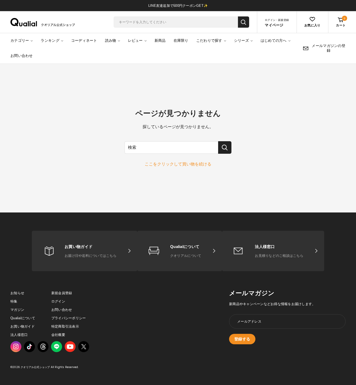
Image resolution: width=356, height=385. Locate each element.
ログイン (58, 301)
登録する (242, 339)
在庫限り (181, 40)
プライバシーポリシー (68, 318)
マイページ (274, 25)
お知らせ (17, 293)
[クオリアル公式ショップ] (42, 22)
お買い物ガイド (22, 326)
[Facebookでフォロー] (56, 346)
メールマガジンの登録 (328, 48)
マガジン (17, 310)
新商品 (160, 40)
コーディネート (84, 40)
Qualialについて (22, 318)
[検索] (243, 22)
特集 (13, 301)
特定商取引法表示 (65, 326)
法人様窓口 (19, 335)
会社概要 (58, 335)
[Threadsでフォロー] (43, 346)
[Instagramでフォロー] (15, 346)
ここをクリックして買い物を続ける (178, 164)
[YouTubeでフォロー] (70, 346)
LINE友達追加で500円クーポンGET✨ (178, 6)
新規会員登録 (61, 293)
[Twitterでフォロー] (83, 346)
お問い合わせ (21, 56)
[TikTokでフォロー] (29, 346)
